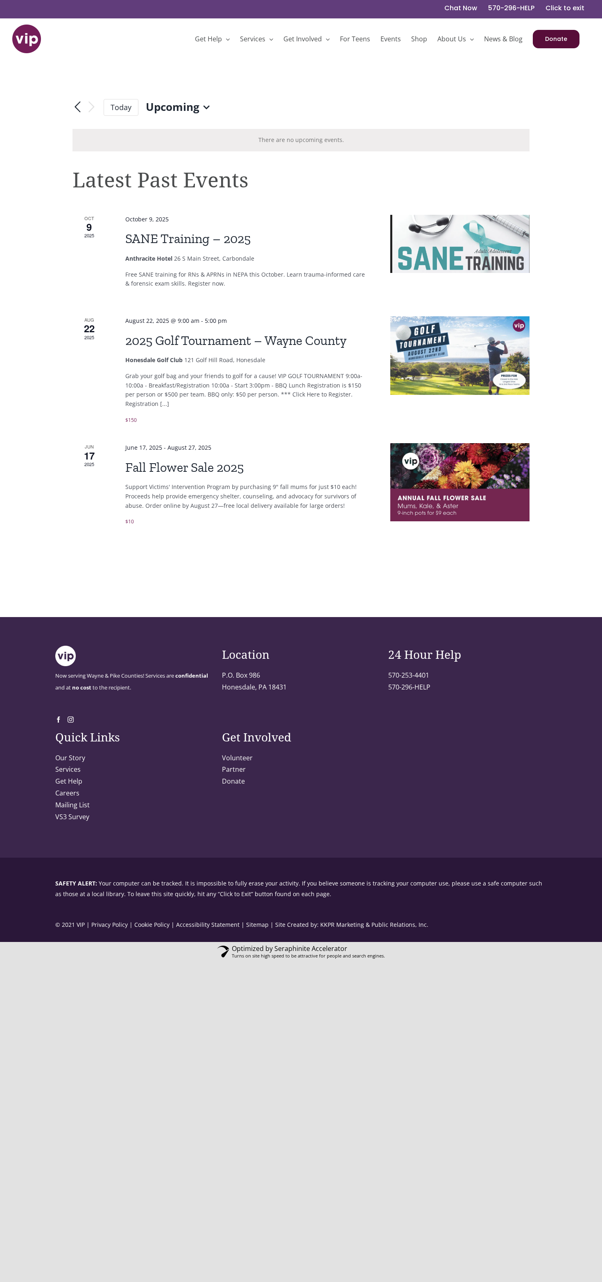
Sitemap (257, 924)
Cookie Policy (152, 924)
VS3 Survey (72, 816)
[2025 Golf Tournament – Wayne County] (460, 355)
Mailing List (72, 804)
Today (121, 107)
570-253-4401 (408, 675)
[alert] (301, 140)
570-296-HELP (409, 687)
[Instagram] (71, 719)
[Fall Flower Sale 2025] (460, 482)
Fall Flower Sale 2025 (184, 467)
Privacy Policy (109, 924)
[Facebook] (58, 719)
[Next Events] (91, 107)
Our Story (70, 757)
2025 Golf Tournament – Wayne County (235, 340)
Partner (234, 769)
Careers (67, 793)
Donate (233, 781)
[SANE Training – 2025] (460, 244)
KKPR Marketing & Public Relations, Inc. (374, 924)
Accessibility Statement (208, 924)
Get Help (68, 781)
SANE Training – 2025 (188, 238)
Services (68, 769)
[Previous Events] (77, 107)
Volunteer (237, 757)
